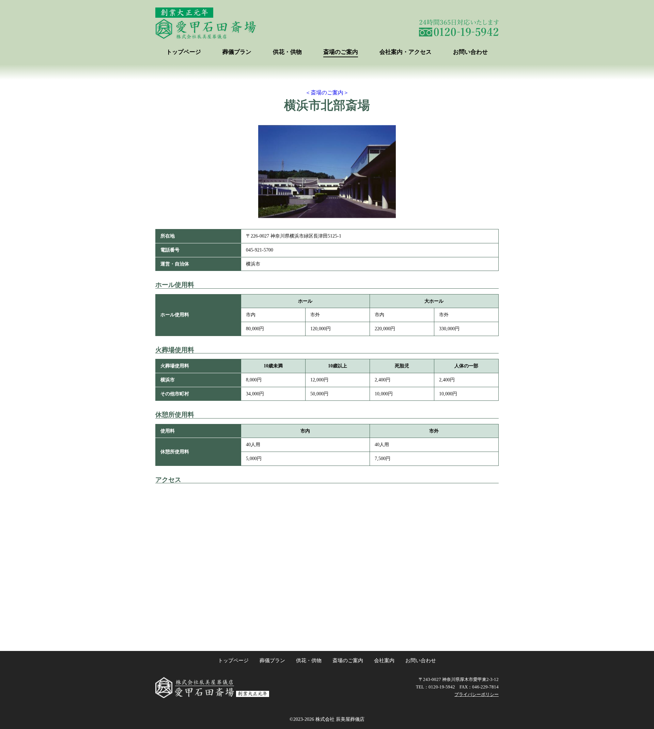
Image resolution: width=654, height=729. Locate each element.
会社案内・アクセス (405, 52)
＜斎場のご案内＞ (327, 92)
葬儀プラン (236, 52)
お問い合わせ (470, 52)
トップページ (183, 52)
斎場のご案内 (340, 52)
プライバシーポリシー (476, 694)
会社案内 (384, 660)
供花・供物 (287, 52)
